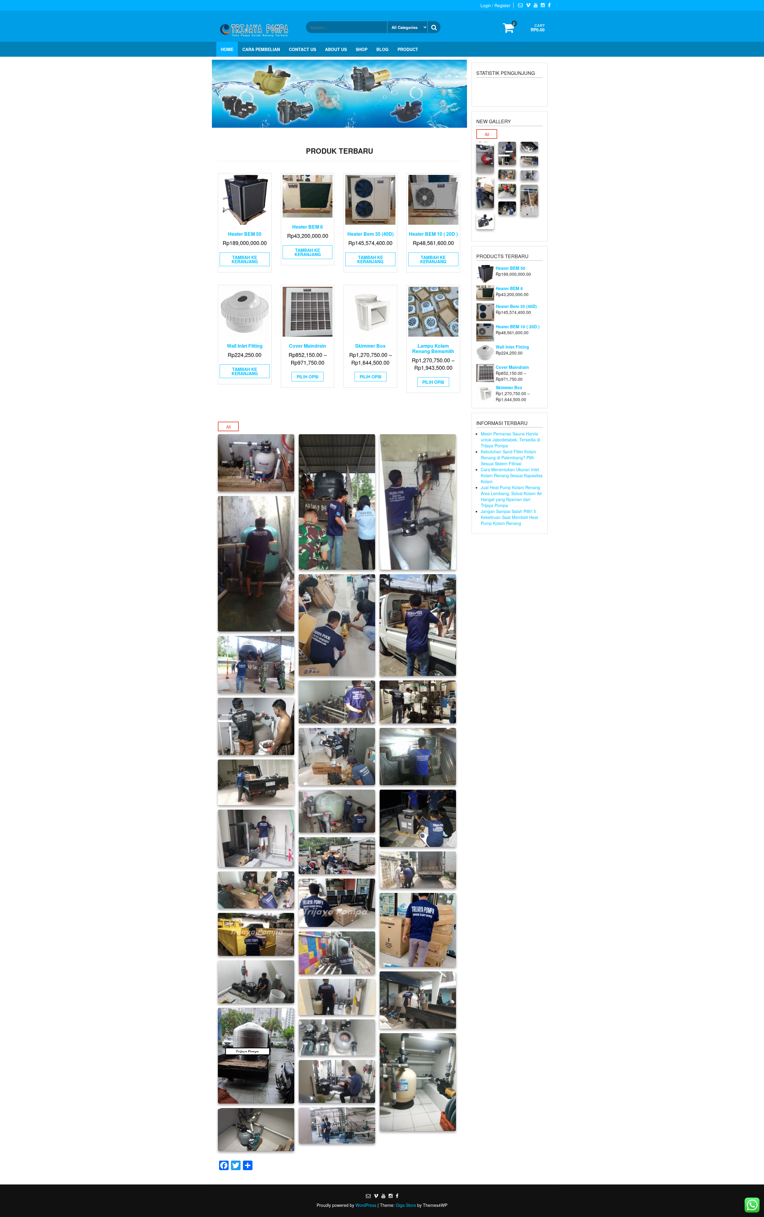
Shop (361, 49)
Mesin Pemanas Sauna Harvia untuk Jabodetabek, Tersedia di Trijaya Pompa (510, 440)
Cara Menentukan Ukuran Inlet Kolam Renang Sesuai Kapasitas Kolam (512, 475)
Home (227, 49)
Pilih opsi (307, 377)
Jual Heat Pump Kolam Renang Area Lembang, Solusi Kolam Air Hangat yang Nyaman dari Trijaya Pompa (511, 496)
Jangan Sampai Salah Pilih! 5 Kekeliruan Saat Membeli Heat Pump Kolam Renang (509, 517)
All (228, 427)
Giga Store (406, 1205)
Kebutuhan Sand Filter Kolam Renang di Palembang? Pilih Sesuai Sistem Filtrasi (508, 457)
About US (336, 49)
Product (408, 49)
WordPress (365, 1205)
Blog (382, 49)
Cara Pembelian (261, 49)
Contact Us (302, 49)
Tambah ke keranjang (245, 259)
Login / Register (495, 5)
